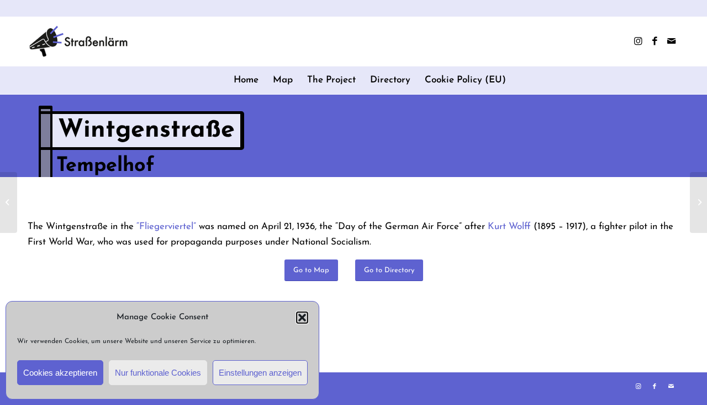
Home (246, 80)
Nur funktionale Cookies (158, 372)
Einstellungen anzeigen (260, 372)
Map (283, 80)
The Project (331, 80)
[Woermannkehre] (8, 202)
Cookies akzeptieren (60, 372)
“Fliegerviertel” (166, 226)
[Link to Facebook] (654, 41)
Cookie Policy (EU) (465, 80)
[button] (302, 317)
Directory (390, 80)
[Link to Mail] (671, 41)
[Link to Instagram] (638, 41)
